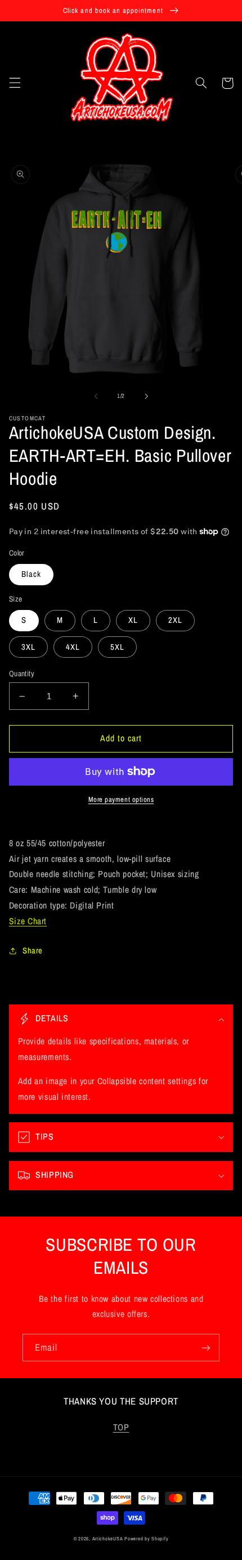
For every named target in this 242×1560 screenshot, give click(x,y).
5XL (117, 647)
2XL (175, 620)
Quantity (21, 673)
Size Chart (28, 921)
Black (31, 574)
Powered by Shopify (146, 1538)
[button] (15, 83)
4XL (73, 647)
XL (133, 620)
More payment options (121, 799)
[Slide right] (146, 396)
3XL (28, 647)
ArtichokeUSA (107, 1538)
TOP (121, 1427)
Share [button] (33, 950)
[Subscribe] (206, 1347)
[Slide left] (95, 396)
